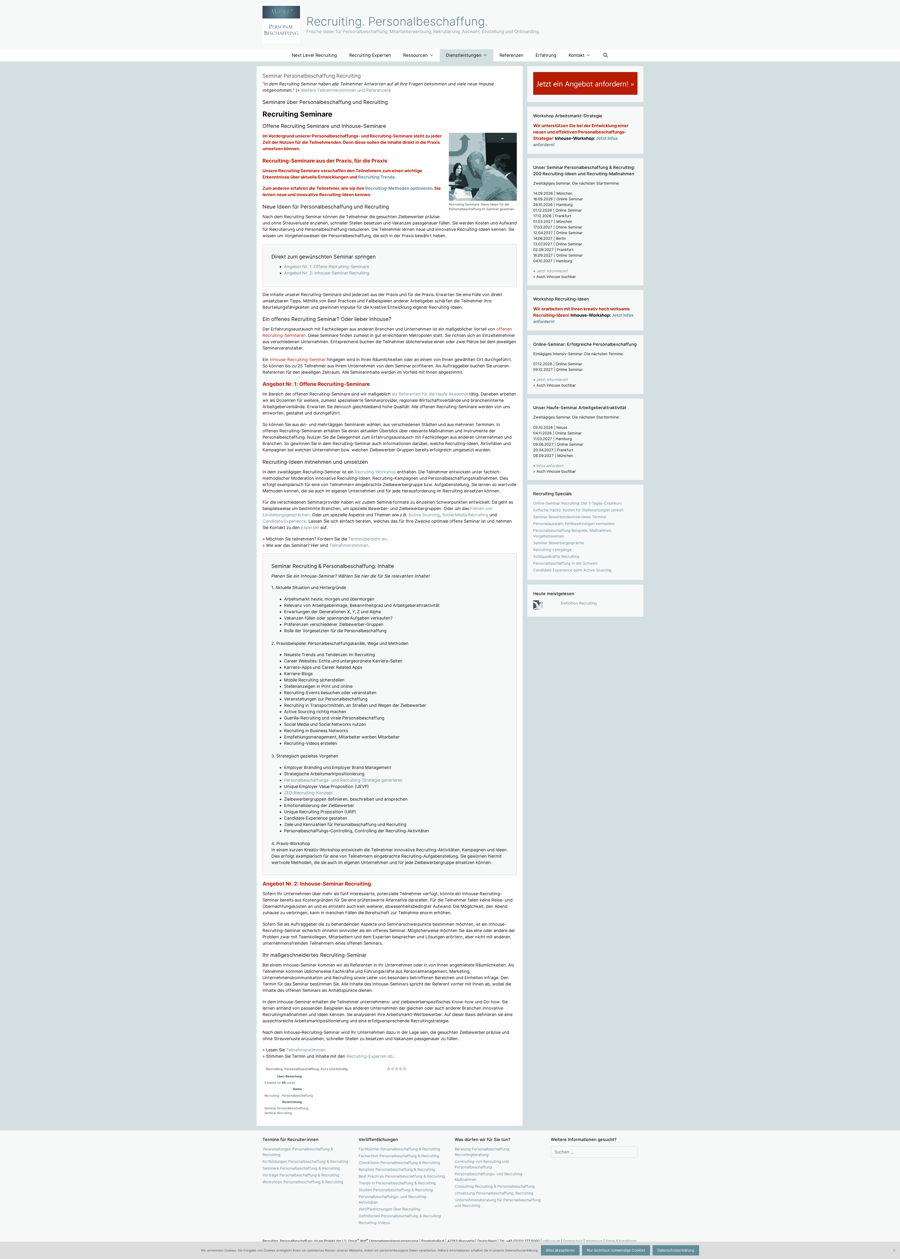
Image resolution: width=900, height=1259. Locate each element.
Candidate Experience (284, 521)
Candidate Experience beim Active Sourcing (572, 570)
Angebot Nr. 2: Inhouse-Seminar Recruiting (326, 272)
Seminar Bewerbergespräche (558, 542)
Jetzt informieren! (552, 271)
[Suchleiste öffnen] (605, 55)
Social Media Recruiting (465, 514)
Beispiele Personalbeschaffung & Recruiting (397, 1169)
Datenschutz (573, 1241)
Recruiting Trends (376, 177)
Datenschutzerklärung (675, 1250)
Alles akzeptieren (560, 1250)
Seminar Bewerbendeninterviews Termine (569, 516)
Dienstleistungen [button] (463, 55)
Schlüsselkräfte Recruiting (556, 556)
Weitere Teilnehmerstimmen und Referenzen (345, 90)
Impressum (594, 1241)
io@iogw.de (551, 1241)
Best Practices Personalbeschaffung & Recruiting (402, 1176)
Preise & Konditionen (621, 1241)
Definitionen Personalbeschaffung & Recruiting (400, 1215)
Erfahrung (546, 55)
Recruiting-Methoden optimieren (398, 188)
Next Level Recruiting (314, 55)
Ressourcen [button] (415, 55)
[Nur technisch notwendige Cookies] (894, 1250)
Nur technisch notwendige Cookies (616, 1250)
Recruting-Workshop (375, 471)
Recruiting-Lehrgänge (552, 549)
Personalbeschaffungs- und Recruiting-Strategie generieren (343, 780)
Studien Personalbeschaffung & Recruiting (396, 1189)
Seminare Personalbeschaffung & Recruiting (301, 1168)
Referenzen (511, 55)
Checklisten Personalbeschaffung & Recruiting (399, 1162)
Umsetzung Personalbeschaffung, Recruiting (494, 1193)
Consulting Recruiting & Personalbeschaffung (495, 1186)
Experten (310, 527)
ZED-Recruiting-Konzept (308, 792)
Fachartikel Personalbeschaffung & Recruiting (399, 1155)
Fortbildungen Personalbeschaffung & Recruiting (305, 1161)
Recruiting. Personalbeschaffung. (397, 21)
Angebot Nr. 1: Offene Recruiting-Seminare (326, 266)
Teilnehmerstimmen (348, 545)
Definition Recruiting (579, 603)
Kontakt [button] (577, 55)
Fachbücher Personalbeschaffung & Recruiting (399, 1149)
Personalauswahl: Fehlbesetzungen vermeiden (573, 523)
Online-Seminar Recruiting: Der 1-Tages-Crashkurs (577, 503)
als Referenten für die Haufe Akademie (430, 394)
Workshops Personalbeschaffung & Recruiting (302, 1181)
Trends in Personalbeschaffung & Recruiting (397, 1183)
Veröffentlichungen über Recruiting (389, 1209)
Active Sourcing (424, 514)
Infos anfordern (550, 465)
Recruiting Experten (370, 55)
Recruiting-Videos (374, 1222)
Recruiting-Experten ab (369, 1056)
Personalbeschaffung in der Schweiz (565, 563)
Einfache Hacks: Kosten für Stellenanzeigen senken (578, 510)
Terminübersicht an (367, 538)
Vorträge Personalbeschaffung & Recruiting (300, 1175)
